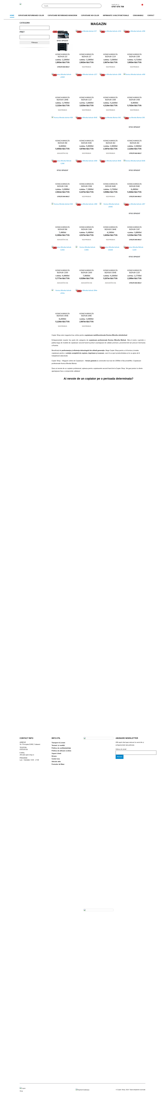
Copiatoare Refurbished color (31, 15)
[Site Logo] (30, 6)
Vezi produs (86, 67)
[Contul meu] (130, 5)
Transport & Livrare (58, 743)
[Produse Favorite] (135, 5)
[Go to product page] (134, 84)
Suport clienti (56, 753)
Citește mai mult (63, 67)
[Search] (98, 6)
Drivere (54, 756)
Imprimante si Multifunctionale (116, 15)
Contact (150, 15)
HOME (12, 15)
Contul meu (56, 759)
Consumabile (138, 15)
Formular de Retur (58, 764)
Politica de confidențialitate (61, 748)
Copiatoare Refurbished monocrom (62, 15)
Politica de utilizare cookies (61, 751)
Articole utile (56, 761)
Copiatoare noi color (90, 15)
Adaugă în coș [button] (62, 153)
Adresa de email (121, 749)
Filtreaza (34, 42)
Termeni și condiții (58, 745)
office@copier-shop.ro (27, 755)
